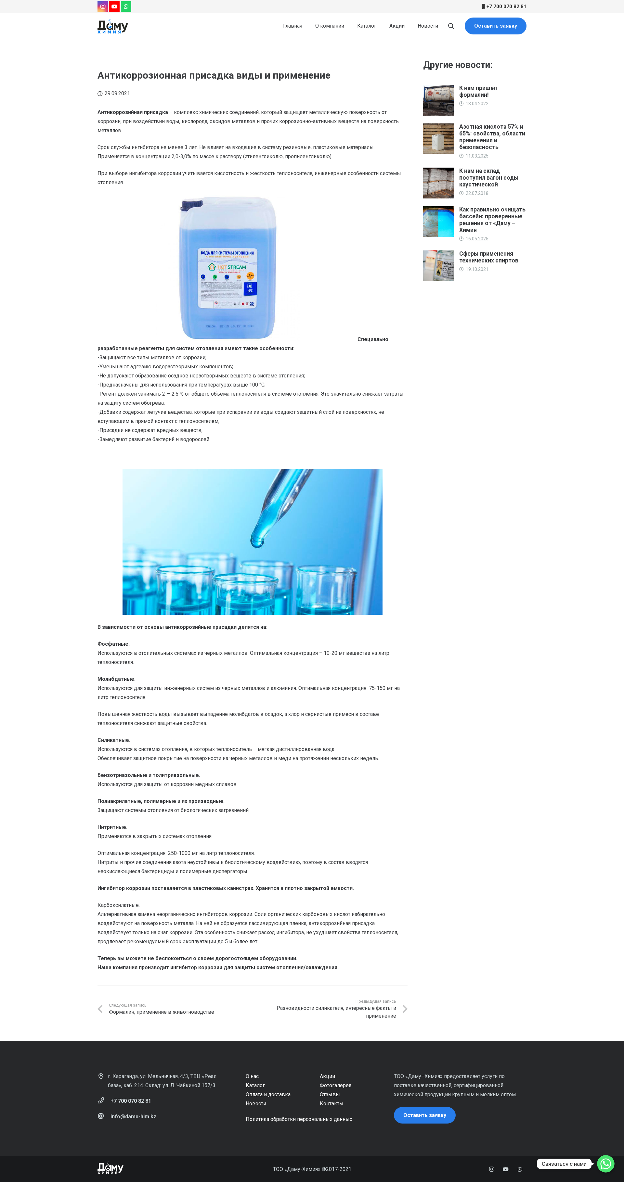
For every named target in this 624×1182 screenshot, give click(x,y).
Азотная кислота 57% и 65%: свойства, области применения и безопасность (492, 136)
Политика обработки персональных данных (299, 1119)
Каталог (255, 1085)
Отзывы (330, 1094)
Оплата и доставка (268, 1094)
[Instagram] (103, 6)
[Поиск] (451, 26)
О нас (252, 1076)
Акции (327, 1076)
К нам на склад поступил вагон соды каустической (488, 178)
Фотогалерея (335, 1085)
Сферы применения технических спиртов (488, 257)
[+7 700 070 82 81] (104, 1101)
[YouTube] (114, 6)
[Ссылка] (113, 26)
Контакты (332, 1103)
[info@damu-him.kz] (104, 1116)
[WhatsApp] (126, 6)
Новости (256, 1103)
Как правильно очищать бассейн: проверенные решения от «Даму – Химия (492, 219)
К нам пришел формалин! (478, 91)
